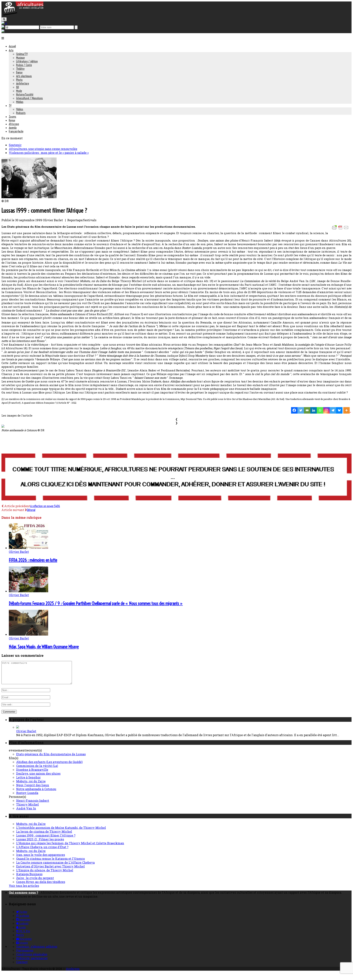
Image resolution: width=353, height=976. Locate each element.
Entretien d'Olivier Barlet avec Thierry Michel (50, 866)
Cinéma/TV (22, 54)
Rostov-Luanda (27, 793)
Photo (19, 80)
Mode (19, 91)
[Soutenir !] (176, 477)
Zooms (12, 116)
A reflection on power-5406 (45, 506)
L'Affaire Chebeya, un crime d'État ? (42, 847)
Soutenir (15, 145)
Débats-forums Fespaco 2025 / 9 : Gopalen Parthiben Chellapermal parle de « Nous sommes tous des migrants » (96, 603)
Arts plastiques (24, 76)
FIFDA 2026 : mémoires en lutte (33, 560)
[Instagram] (326, 410)
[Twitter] (300, 410)
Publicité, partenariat (32, 958)
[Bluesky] (339, 410)
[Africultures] (22, 15)
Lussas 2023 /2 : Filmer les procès (40, 839)
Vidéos (19, 109)
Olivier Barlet (19, 552)
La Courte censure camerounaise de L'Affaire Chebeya (55, 862)
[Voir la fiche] (17, 727)
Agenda (13, 128)
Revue (12, 120)
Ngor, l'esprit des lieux (32, 785)
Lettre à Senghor (28, 777)
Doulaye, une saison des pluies (38, 773)
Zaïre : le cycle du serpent (35, 878)
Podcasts (21, 113)
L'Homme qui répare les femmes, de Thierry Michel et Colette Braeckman (70, 843)
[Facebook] (294, 410)
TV (10, 105)
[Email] (307, 410)
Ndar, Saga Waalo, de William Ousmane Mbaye (44, 646)
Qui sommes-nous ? (23, 892)
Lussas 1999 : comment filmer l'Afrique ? (45, 835)
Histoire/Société (24, 94)
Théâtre (20, 69)
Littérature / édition (27, 61)
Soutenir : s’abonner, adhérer (36, 946)
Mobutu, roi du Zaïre (31, 781)
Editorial (31, 510)
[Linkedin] (313, 410)
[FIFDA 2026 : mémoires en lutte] (28, 548)
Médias (19, 102)
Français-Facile (16, 131)
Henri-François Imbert (32, 800)
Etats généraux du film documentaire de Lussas (51, 754)
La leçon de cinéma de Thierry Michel (44, 831)
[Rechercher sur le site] (4, 19)
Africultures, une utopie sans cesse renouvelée (43, 149)
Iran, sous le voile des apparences (40, 855)
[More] (347, 410)
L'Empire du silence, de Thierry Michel (44, 870)
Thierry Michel (27, 804)
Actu (11, 50)
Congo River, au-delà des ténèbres (40, 882)
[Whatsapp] (320, 410)
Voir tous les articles (24, 886)
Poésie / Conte (24, 65)
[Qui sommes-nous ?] (2, 31)
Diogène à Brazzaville (32, 770)
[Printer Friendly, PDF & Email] (341, 229)
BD (17, 87)
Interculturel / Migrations (29, 98)
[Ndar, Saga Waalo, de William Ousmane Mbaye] (28, 634)
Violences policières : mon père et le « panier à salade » (49, 153)
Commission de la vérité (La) (37, 766)
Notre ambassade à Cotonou (36, 789)
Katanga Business (29, 874)
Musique (20, 58)
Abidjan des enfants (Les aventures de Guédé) (49, 762)
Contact (22, 962)
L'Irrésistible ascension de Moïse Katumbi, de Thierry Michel (61, 828)
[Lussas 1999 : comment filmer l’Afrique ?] (29, 197)
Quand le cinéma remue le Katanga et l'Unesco (50, 858)
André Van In (26, 808)
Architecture (22, 83)
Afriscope (14, 124)
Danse (19, 72)
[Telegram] (333, 410)
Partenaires (24, 950)
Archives (72, 969)
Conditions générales (31, 954)
